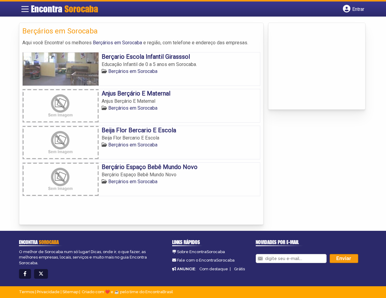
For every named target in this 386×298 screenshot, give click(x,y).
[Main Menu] (25, 9)
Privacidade (48, 292)
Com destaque (213, 269)
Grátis (239, 269)
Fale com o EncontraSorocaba (206, 260)
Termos (26, 292)
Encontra (64, 8)
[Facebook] (25, 274)
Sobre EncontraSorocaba (201, 251)
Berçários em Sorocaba (117, 42)
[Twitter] (41, 274)
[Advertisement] (316, 66)
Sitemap (70, 292)
